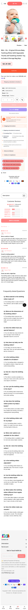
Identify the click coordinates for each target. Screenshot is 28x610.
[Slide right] (26, 38)
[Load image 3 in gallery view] (21, 38)
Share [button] (4, 172)
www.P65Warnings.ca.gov (7, 572)
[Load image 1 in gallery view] (7, 38)
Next (25, 45)
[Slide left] (2, 38)
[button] (2, 3)
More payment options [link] (14, 113)
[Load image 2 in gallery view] (14, 38)
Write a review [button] (14, 220)
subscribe (21, 556)
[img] (4, 230)
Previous (19, 45)
